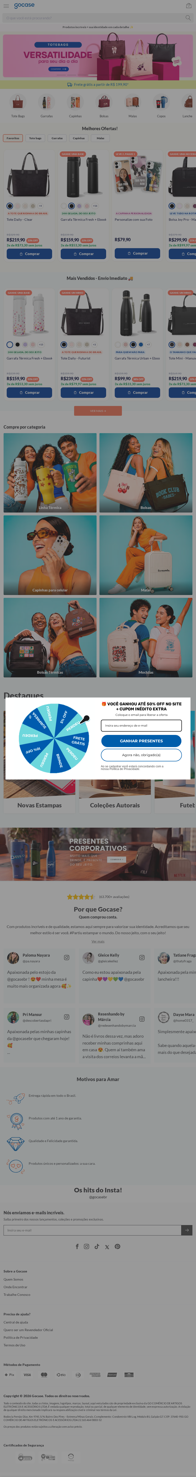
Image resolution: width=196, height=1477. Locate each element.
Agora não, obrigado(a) (141, 755)
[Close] (185, 703)
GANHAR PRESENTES (141, 741)
